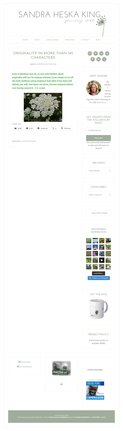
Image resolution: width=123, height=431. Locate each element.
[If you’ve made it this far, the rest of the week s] (101, 266)
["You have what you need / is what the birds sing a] (95, 266)
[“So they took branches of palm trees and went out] (101, 253)
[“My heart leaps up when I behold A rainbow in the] (95, 240)
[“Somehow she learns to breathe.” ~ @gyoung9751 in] (88, 266)
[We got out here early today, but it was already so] (88, 253)
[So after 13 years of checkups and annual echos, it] (101, 247)
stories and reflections (28, 141)
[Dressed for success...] (108, 253)
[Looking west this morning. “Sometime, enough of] (88, 247)
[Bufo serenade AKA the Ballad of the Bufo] (101, 260)
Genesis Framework (82, 417)
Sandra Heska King (61, 22)
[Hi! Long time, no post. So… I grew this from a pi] (108, 247)
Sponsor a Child (95, 380)
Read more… (102, 102)
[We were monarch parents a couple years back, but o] (101, 240)
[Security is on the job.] (95, 247)
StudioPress (96, 417)
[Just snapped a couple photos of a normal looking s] (95, 253)
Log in (103, 417)
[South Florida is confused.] (108, 260)
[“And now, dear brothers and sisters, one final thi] (88, 240)
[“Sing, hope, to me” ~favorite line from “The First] (88, 260)
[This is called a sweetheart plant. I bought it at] (108, 240)
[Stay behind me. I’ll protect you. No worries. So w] (108, 266)
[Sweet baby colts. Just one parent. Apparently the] (95, 260)
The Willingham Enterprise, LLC (59, 417)
